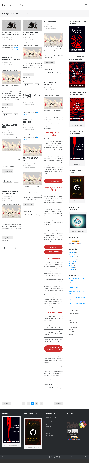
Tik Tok (62, 457)
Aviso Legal (37, 461)
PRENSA (71, 263)
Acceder (15, 47)
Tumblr (59, 457)
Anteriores (6, 403)
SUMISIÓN (71, 267)
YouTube (57, 457)
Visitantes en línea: (74, 313)
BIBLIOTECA (72, 252)
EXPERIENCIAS (72, 261)
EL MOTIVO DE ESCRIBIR (29, 121)
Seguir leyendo (29, 74)
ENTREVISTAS (72, 259)
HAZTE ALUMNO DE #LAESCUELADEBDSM (53, 348)
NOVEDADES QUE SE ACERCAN (31, 96)
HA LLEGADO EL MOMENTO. (50, 83)
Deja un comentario (9, 42)
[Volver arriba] (85, 459)
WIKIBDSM (71, 270)
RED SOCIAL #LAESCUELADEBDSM (11, 58)
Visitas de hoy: (73, 318)
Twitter (51, 457)
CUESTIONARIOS (73, 254)
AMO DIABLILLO (8, 40)
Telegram (72, 457)
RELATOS (71, 265)
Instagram (54, 457)
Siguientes (58, 403)
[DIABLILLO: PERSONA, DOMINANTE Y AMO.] (11, 25)
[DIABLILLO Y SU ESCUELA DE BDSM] (32, 25)
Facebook (49, 457)
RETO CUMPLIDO (51, 21)
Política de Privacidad (47, 461)
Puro (22, 457)
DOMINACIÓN (72, 257)
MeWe (67, 457)
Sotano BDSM (79, 457)
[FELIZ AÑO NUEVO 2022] (32, 150)
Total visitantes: (73, 332)
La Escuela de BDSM (10, 457)
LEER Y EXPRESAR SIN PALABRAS (77, 303)
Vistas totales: (73, 327)
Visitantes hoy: (73, 322)
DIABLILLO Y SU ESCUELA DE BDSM (31, 33)
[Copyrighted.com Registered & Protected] (72, 435)
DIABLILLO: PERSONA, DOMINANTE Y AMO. (11, 33)
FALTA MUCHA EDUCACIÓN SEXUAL (10, 192)
